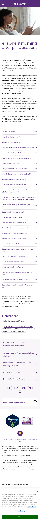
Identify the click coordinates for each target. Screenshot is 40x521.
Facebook (5, 121)
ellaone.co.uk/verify (16, 321)
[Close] (37, 491)
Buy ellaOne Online (11, 372)
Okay (20, 517)
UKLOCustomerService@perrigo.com (14, 345)
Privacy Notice (31, 507)
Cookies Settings (20, 511)
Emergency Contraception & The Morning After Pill (17, 364)
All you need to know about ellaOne (16, 304)
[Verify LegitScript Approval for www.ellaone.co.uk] (12, 427)
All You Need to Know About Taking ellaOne (18, 354)
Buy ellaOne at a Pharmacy (15, 379)
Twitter (14, 121)
